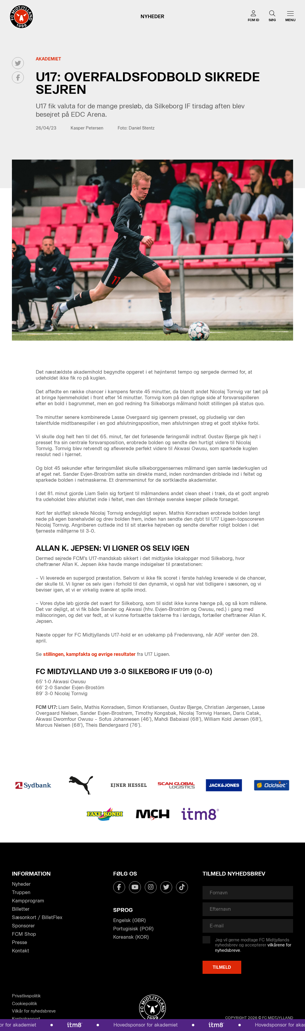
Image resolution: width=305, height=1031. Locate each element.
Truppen (21, 892)
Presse (19, 942)
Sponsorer (23, 926)
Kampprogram (28, 901)
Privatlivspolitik (26, 996)
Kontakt (20, 951)
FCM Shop (24, 934)
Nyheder (21, 884)
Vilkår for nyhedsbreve (34, 1011)
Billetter (20, 909)
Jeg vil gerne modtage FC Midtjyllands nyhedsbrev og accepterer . (253, 945)
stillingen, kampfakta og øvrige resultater (89, 654)
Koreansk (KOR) (131, 937)
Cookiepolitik (24, 1003)
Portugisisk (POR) (133, 929)
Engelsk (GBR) (129, 920)
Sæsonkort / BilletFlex (37, 917)
